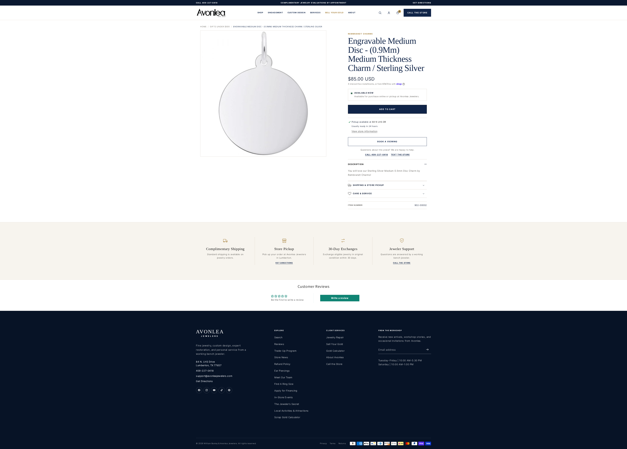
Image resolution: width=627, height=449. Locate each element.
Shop (260, 13)
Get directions (422, 3)
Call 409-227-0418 (206, 3)
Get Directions (284, 263)
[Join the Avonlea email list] (427, 350)
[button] (387, 185)
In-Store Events (283, 397)
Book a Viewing (387, 141)
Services (315, 13)
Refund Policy (282, 364)
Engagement (275, 13)
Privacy (323, 443)
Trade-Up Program (285, 350)
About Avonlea (335, 357)
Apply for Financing (285, 390)
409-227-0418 (205, 370)
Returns (342, 443)
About (351, 13)
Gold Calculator (335, 350)
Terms (332, 443)
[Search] (380, 12)
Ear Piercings (282, 370)
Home (203, 26)
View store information (364, 131)
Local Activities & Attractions (291, 410)
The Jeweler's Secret (286, 404)
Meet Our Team (283, 377)
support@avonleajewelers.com (214, 376)
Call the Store (417, 12)
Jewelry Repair (335, 337)
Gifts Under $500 (220, 26)
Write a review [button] (339, 298)
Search (278, 337)
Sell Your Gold (334, 13)
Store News (281, 357)
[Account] (389, 12)
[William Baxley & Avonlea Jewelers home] (224, 12)
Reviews (279, 344)
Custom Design (296, 13)
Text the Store (400, 154)
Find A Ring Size (283, 384)
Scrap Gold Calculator (287, 417)
